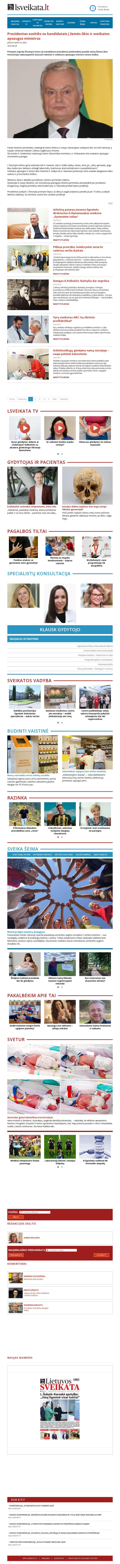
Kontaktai (59, 1558)
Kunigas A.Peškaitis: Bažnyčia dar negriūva (81, 281)
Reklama (46, 1558)
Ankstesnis (22, 399)
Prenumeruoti (16, 1255)
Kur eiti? (18, 1499)
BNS (110, 203)
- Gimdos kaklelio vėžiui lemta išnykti (98, 650)
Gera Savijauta (100, 854)
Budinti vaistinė (60, 22)
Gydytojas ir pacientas (37, 23)
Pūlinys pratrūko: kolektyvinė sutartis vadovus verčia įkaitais (78, 248)
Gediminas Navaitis (33, 1305)
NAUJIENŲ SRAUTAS (15, 22)
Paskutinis (64, 399)
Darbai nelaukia (32, 1237)
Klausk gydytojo (60, 630)
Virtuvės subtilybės (64, 854)
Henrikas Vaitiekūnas (34, 1276)
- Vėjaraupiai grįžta (105, 664)
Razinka (71, 23)
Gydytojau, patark (21, 854)
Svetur (93, 23)
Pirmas (12, 399)
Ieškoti (16, 1217)
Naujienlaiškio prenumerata (26, 1250)
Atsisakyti (101, 1255)
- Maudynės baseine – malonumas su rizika (95, 655)
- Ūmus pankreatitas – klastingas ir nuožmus (94, 669)
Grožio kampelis (83, 854)
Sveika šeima (82, 22)
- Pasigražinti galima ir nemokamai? (98, 659)
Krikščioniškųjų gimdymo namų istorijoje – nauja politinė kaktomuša (81, 352)
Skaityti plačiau (61, 240)
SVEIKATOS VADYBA (48, 22)
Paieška (13, 1212)
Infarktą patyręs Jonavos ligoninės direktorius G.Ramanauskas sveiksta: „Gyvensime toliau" (77, 213)
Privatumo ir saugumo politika (82, 1558)
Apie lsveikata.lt (30, 1558)
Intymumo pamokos (42, 854)
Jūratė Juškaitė (31, 1290)
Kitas (54, 399)
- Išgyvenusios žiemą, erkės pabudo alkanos (94, 646)
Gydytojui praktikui (105, 22)
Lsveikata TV (26, 22)
